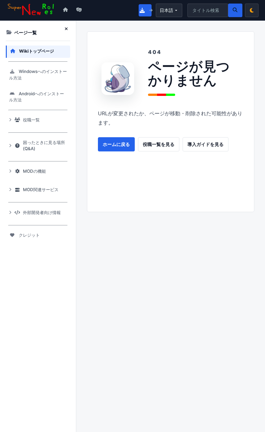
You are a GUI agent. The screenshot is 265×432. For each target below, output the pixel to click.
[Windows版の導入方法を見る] (145, 10)
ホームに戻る (116, 144)
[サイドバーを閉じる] (67, 29)
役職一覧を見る (159, 144)
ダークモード (252, 10)
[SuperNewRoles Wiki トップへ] (31, 9)
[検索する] (235, 10)
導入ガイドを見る (205, 144)
